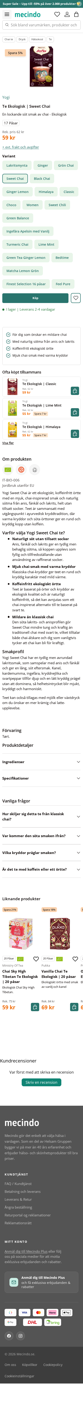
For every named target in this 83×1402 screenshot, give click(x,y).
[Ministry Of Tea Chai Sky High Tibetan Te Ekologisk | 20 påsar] (20, 933)
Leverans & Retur (18, 1199)
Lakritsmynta (16, 165)
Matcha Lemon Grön (22, 271)
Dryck (22, 39)
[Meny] (7, 14)
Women (33, 205)
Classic (69, 192)
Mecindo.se (25, 1354)
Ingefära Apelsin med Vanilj (27, 231)
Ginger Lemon (17, 192)
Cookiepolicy (52, 1365)
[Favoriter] (57, 14)
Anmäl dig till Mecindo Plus (26, 1251)
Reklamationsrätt (18, 1223)
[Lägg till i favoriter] (76, 298)
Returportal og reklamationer (28, 1215)
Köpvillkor (29, 1365)
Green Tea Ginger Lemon (25, 257)
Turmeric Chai (17, 244)
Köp (35, 298)
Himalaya (46, 192)
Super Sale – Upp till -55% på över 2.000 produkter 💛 (41, 4)
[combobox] (41, 25)
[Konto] (67, 14)
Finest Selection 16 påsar (26, 284)
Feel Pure (63, 284)
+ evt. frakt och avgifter (20, 147)
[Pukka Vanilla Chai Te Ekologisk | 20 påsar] (60, 933)
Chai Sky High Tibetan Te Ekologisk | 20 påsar (20, 976)
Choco (11, 205)
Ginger (43, 165)
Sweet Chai (15, 178)
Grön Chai (66, 165)
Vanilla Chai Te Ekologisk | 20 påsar (59, 974)
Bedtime (62, 257)
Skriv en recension (41, 1082)
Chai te (9, 39)
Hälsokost (37, 39)
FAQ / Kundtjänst (18, 1184)
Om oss (10, 1365)
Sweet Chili (57, 205)
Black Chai (42, 178)
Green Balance (17, 218)
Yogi (6, 97)
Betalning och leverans (23, 1191)
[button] (76, 14)
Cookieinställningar (19, 1376)
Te (50, 39)
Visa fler (8, 443)
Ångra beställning (18, 1207)
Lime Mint (46, 244)
